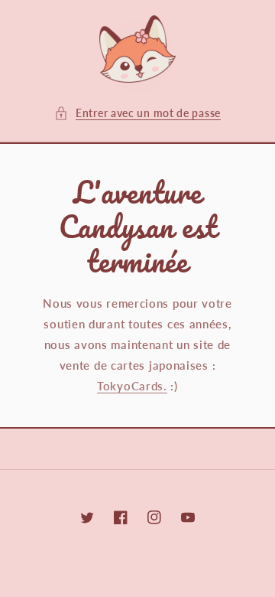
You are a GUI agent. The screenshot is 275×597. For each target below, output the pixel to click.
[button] (137, 112)
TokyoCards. (132, 386)
